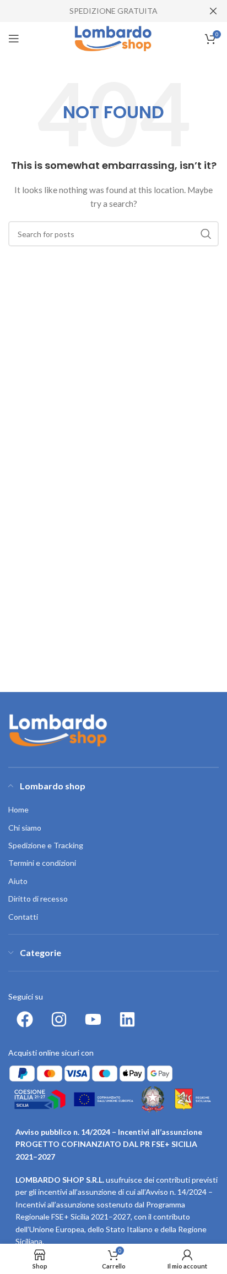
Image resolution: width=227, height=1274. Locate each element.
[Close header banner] (213, 11)
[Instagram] (58, 1019)
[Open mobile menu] (14, 39)
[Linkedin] (127, 1019)
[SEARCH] (206, 233)
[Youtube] (93, 1019)
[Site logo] (113, 37)
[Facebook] (24, 1019)
